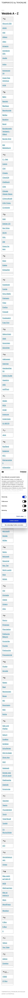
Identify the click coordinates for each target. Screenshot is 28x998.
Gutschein (6, 343)
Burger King (6, 139)
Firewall (5, 312)
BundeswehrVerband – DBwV (7, 131)
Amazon (5, 46)
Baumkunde (6, 110)
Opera (4, 600)
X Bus (4, 927)
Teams (4, 805)
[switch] (24, 501)
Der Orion (6, 228)
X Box (4, 922)
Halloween (6, 359)
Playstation (6, 629)
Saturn (4, 735)
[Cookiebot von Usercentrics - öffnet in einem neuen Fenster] (20, 472)
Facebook (6, 285)
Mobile (4, 536)
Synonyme (6, 789)
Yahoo (4, 943)
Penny (4, 620)
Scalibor (5, 739)
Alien (4, 42)
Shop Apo (6, 757)
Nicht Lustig (6, 570)
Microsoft (6, 531)
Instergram (6, 419)
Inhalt (4, 410)
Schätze (5, 744)
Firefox (5, 307)
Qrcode (5, 671)
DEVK (4, 233)
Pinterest (5, 625)
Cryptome (6, 208)
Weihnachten (7, 888)
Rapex (4, 682)
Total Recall (6, 819)
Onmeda (5, 595)
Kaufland (5, 446)
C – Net (5, 159)
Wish (4, 900)
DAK (4, 219)
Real (4, 687)
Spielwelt (5, 768)
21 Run (4, 981)
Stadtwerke (6, 780)
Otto (4, 609)
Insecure (5, 414)
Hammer (5, 364)
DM (3, 242)
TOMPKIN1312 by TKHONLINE (14, 3)
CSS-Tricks (6, 203)
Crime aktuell (7, 198)
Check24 (5, 177)
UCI (3, 846)
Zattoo (4, 959)
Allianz (4, 37)
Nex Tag (5, 565)
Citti (3, 168)
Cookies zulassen (14, 520)
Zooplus (5, 963)
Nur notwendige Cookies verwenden (14, 525)
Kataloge (5, 451)
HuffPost (5, 389)
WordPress (6, 904)
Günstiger (6, 348)
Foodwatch (6, 318)
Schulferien (6, 748)
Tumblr (5, 823)
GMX (4, 339)
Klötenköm (6, 467)
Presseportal (7, 655)
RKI (3, 701)
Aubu (4, 64)
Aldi (3, 33)
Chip (4, 187)
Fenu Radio (6, 294)
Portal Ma (6, 641)
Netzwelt (5, 556)
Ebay (4, 261)
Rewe (4, 696)
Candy (4, 164)
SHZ (4, 762)
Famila (4, 289)
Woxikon (5, 911)
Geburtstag (6, 334)
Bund (4, 124)
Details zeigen (20, 516)
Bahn (4, 97)
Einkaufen (6, 270)
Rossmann (6, 705)
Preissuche (6, 650)
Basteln (5, 101)
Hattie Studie (7, 376)
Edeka (4, 265)
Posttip (5, 646)
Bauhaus (5, 106)
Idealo (4, 401)
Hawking (5, 380)
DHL (4, 237)
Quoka (4, 666)
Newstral (5, 561)
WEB (4, 883)
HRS (4, 385)
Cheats (5, 173)
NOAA (4, 579)
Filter (4, 303)
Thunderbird (7, 810)
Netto (4, 552)
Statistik (5, 785)
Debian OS (6, 224)
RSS (3, 710)
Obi (3, 591)
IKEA (4, 405)
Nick (4, 575)
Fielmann (5, 298)
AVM (4, 85)
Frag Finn (5, 323)
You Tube (5, 947)
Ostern (5, 604)
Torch (4, 814)
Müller (4, 540)
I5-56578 (5, 423)
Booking (5, 119)
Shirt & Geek (7, 753)
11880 (4, 977)
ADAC (4, 28)
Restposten (6, 692)
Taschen (5, 801)
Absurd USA (7, 23)
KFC (4, 456)
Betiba (4, 115)
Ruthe (4, 714)
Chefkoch (6, 182)
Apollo (4, 58)
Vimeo (4, 864)
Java (4, 435)
